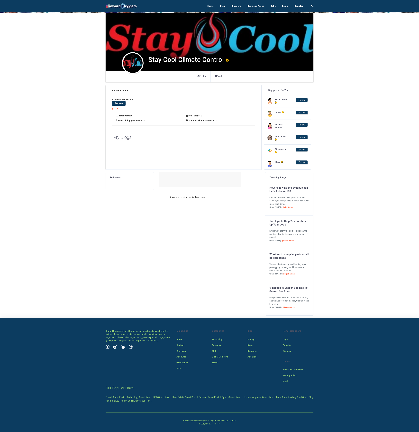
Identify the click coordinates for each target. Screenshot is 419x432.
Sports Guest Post (231, 397)
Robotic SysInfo (214, 424)
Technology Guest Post (139, 397)
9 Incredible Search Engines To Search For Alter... (288, 289)
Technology (217, 339)
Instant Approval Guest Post (259, 397)
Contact (180, 345)
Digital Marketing (220, 357)
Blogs (250, 345)
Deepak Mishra (289, 274)
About (179, 339)
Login (285, 6)
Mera (278, 162)
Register (298, 6)
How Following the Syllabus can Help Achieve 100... (288, 189)
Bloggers (236, 6)
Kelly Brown (288, 207)
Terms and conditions (293, 369)
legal (285, 381)
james (278, 112)
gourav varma (288, 241)
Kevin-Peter (281, 99)
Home (210, 6)
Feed (219, 76)
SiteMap (287, 351)
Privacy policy (289, 375)
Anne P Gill (280, 136)
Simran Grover (289, 307)
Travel (215, 362)
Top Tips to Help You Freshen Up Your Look (287, 223)
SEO (214, 351)
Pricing (251, 339)
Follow (119, 103)
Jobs (273, 6)
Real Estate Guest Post (184, 397)
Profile (202, 76)
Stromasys (280, 149)
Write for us (182, 362)
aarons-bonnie (279, 125)
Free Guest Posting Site (288, 397)
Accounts (181, 357)
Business (216, 345)
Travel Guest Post (115, 397)
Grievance (181, 351)
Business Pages (255, 6)
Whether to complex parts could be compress (289, 256)
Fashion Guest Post (209, 397)
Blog (222, 6)
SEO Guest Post (161, 397)
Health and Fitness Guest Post (136, 400)
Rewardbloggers (199, 421)
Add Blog (251, 357)
